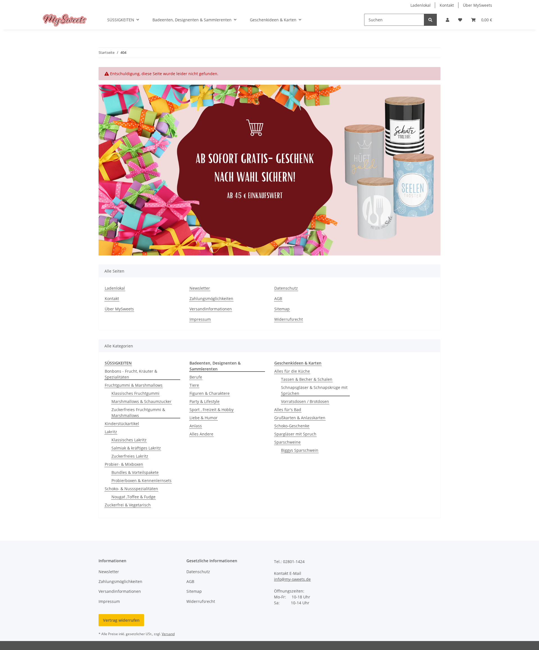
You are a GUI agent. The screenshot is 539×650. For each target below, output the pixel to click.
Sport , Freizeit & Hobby (211, 409)
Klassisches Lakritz (129, 439)
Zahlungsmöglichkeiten (211, 298)
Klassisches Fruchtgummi (135, 393)
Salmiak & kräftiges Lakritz (136, 448)
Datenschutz (286, 288)
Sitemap (282, 309)
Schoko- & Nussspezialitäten (131, 488)
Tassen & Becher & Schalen (306, 379)
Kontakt (447, 5)
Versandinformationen (210, 309)
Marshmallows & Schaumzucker (141, 401)
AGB (278, 298)
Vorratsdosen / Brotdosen (305, 401)
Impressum (200, 319)
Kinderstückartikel (122, 423)
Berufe (195, 377)
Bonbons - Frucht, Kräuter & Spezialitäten (131, 374)
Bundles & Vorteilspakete (135, 472)
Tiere (194, 385)
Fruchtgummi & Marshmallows (134, 385)
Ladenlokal (420, 5)
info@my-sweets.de (292, 579)
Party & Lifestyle (204, 401)
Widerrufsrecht (288, 319)
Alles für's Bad (287, 409)
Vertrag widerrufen (121, 620)
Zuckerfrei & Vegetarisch (128, 505)
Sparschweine (287, 442)
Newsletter (199, 288)
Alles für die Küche (292, 371)
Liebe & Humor (203, 417)
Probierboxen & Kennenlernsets (141, 480)
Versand (168, 633)
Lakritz (111, 431)
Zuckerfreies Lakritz (129, 456)
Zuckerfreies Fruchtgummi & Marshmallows (138, 412)
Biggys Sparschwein (299, 450)
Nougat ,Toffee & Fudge (133, 496)
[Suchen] (430, 20)
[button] (447, 19)
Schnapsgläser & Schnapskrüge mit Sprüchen (314, 390)
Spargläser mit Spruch (295, 434)
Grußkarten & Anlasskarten (299, 417)
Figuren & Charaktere (209, 393)
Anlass (195, 425)
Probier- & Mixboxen (124, 464)
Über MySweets (477, 5)
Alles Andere (201, 434)
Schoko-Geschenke (291, 425)
